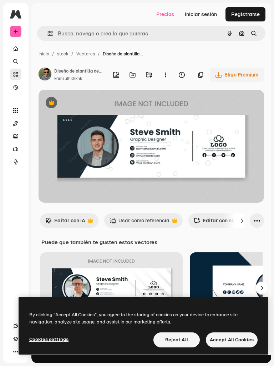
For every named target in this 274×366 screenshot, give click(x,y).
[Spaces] (15, 123)
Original (84, 103)
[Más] (15, 351)
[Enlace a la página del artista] (45, 75)
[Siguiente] (241, 220)
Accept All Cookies (232, 340)
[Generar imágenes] (15, 136)
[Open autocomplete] (47, 33)
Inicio (44, 54)
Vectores (85, 54)
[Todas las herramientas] (15, 110)
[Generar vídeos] (15, 149)
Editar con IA (65, 222)
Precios (165, 14)
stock (62, 54)
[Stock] (15, 74)
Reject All (176, 340)
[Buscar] (15, 61)
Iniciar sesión (201, 14)
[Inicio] (15, 48)
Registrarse (245, 14)
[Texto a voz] (15, 162)
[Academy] (15, 339)
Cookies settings (48, 339)
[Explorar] (15, 87)
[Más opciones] (165, 75)
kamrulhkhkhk (68, 78)
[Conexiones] (15, 326)
